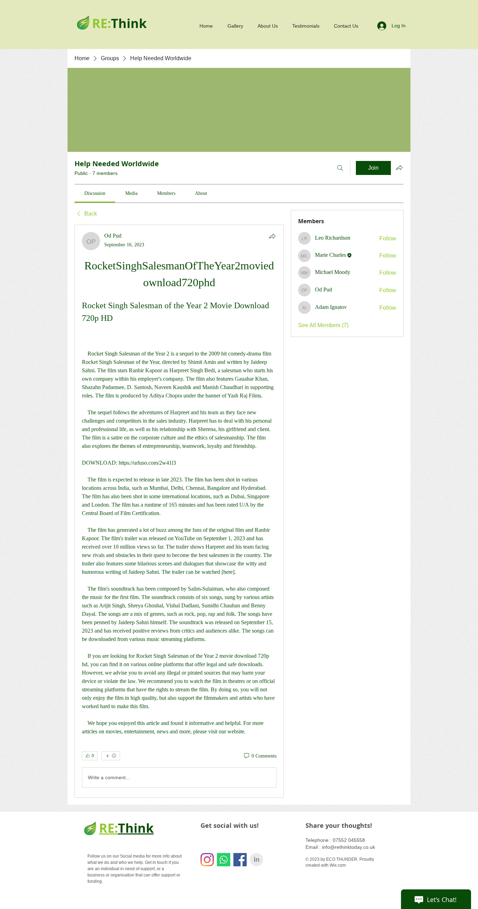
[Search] (340, 168)
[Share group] (399, 167)
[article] (179, 511)
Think (136, 828)
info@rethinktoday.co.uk (348, 847)
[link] (94, 193)
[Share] (272, 236)
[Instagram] (207, 859)
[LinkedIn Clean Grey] (256, 859)
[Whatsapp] (223, 859)
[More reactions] (110, 755)
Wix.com (338, 865)
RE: (108, 828)
